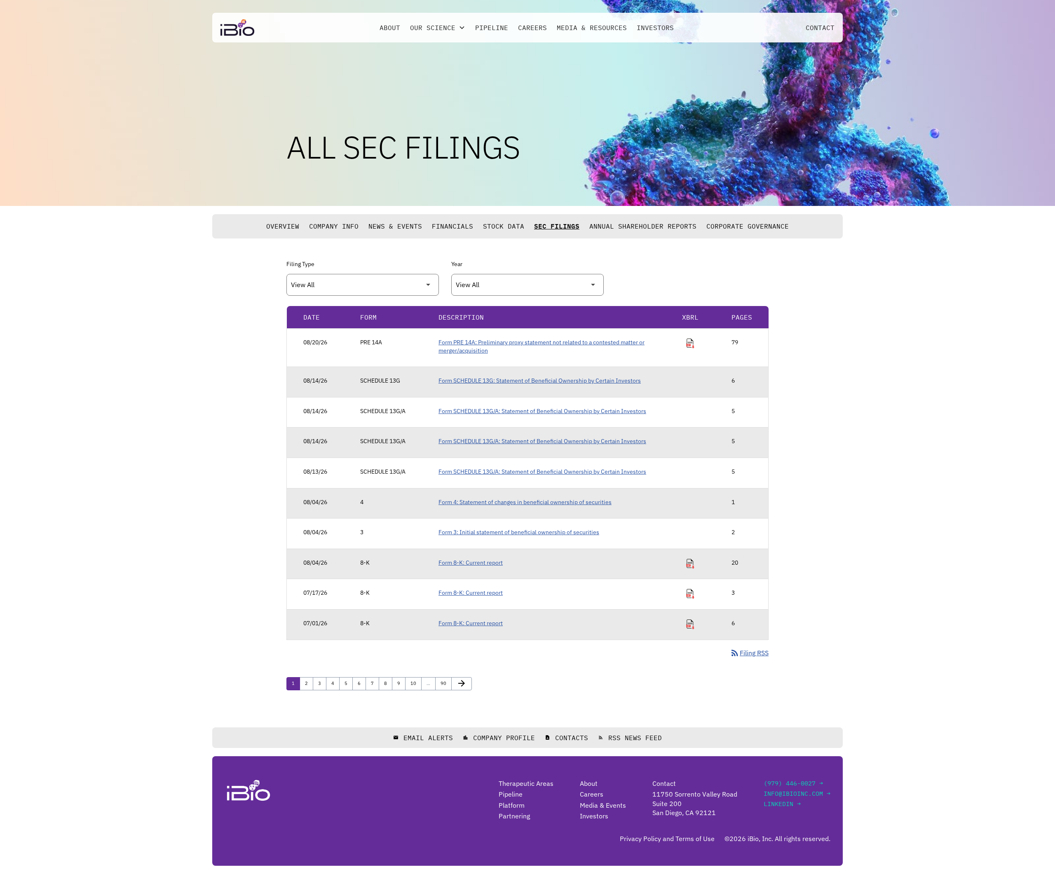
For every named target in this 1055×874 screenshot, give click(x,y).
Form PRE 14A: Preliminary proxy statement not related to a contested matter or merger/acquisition (541, 346)
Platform (512, 805)
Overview (282, 226)
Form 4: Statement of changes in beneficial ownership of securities (525, 502)
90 (445, 683)
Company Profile (499, 738)
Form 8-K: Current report (470, 562)
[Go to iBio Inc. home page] (237, 27)
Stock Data (503, 226)
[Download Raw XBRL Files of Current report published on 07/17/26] (690, 594)
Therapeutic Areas (526, 783)
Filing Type (300, 264)
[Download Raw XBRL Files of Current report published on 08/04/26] (690, 564)
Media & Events (603, 805)
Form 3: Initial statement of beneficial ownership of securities (518, 532)
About (390, 27)
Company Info (334, 226)
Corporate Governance (747, 226)
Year (456, 264)
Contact (820, 27)
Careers (532, 27)
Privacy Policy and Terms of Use (667, 838)
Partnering (514, 816)
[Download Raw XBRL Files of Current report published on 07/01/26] (690, 624)
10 (415, 683)
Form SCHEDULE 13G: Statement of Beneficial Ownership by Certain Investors (539, 380)
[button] (437, 27)
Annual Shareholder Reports (642, 226)
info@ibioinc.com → (797, 793)
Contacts (566, 738)
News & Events (395, 226)
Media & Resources (592, 27)
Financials (452, 226)
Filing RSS (749, 653)
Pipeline (491, 27)
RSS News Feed (630, 738)
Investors (655, 27)
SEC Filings (556, 226)
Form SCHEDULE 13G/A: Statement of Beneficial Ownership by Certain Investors (542, 411)
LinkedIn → (782, 804)
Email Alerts (423, 738)
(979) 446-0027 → (793, 783)
